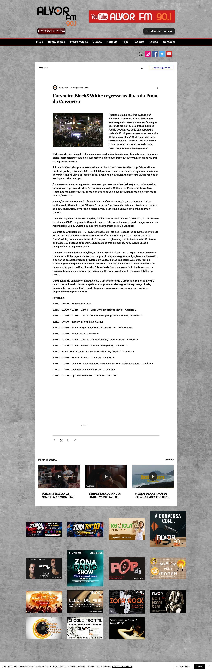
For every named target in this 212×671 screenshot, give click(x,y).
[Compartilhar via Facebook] (54, 440)
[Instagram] (148, 54)
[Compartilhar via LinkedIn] (68, 440)
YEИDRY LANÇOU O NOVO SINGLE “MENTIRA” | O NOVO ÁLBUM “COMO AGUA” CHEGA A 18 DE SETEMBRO (105, 495)
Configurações (183, 666)
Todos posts (43, 68)
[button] (139, 42)
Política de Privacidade (122, 666)
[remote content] (106, 405)
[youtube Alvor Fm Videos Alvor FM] (132, 16)
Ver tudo (170, 459)
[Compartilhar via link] (75, 440)
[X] (140, 54)
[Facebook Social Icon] (155, 54)
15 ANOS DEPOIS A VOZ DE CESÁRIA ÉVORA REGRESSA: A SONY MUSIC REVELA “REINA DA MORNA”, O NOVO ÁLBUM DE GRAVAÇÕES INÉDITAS (152, 495)
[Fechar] (208, 666)
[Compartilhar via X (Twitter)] (61, 440)
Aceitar (199, 666)
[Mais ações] (157, 87)
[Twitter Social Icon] (162, 54)
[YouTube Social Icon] (169, 54)
